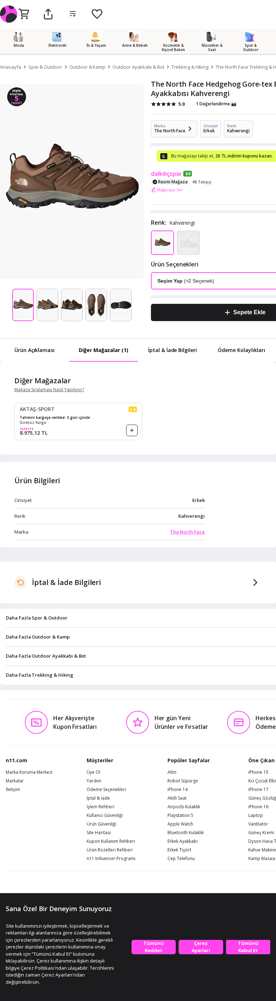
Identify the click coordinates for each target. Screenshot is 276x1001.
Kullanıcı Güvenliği (105, 815)
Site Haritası (99, 833)
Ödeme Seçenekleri (106, 789)
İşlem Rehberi (100, 807)
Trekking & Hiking (189, 67)
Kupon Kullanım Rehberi (111, 841)
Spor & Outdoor (45, 67)
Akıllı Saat (177, 798)
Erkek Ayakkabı (182, 841)
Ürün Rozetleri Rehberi (110, 850)
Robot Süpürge (182, 781)
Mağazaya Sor (170, 189)
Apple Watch (180, 824)
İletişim (13, 789)
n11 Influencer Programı (111, 858)
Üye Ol (93, 772)
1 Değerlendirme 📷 (216, 104)
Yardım (94, 781)
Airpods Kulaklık (183, 807)
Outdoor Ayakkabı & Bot (138, 67)
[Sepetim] (23, 14)
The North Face (187, 532)
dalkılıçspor (166, 173)
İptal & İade (98, 798)
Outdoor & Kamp (87, 67)
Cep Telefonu (181, 858)
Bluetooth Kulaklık (185, 833)
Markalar (15, 781)
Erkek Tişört (179, 850)
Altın (171, 772)
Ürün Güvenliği (101, 824)
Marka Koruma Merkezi (29, 772)
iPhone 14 (177, 789)
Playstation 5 (180, 815)
